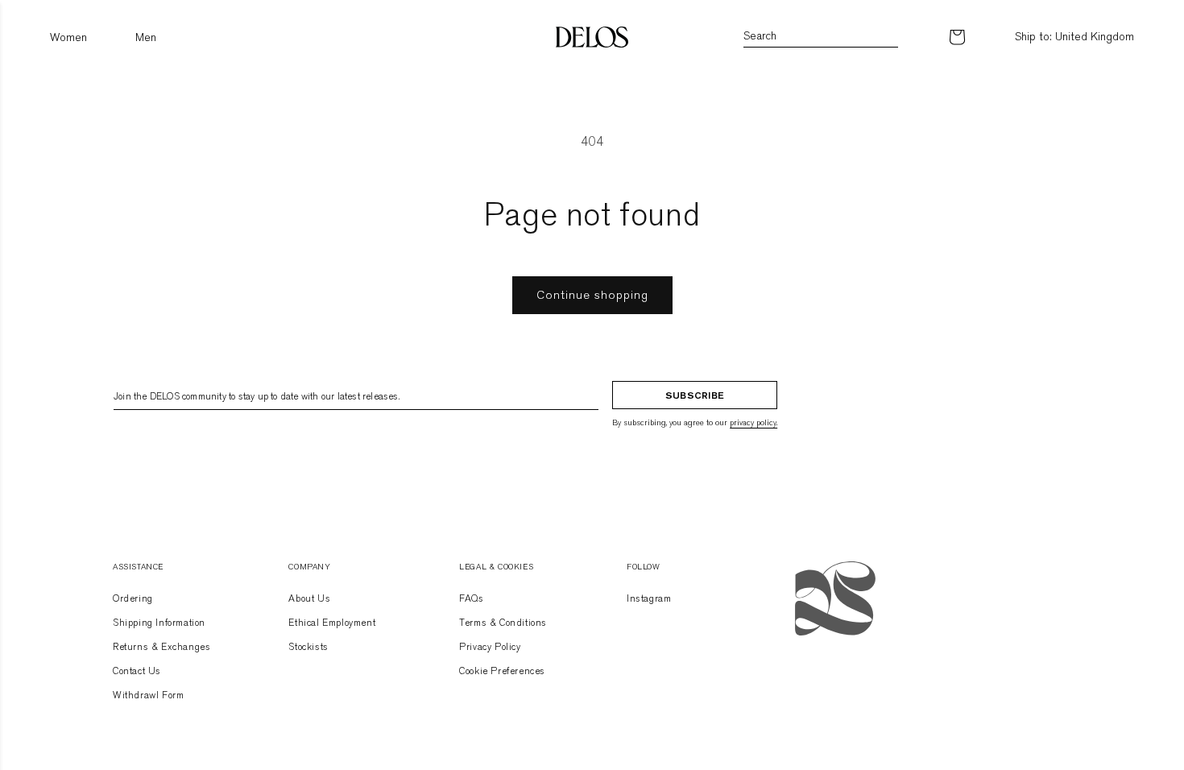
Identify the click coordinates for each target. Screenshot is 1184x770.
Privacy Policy (489, 646)
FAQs (471, 598)
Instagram (649, 598)
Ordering (133, 598)
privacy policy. (753, 423)
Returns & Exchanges (161, 646)
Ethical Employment (331, 622)
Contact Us (137, 671)
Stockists (308, 646)
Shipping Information (159, 622)
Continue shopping (592, 295)
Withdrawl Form (148, 695)
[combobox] (820, 37)
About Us (309, 598)
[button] (68, 38)
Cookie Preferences (502, 671)
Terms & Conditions (503, 622)
